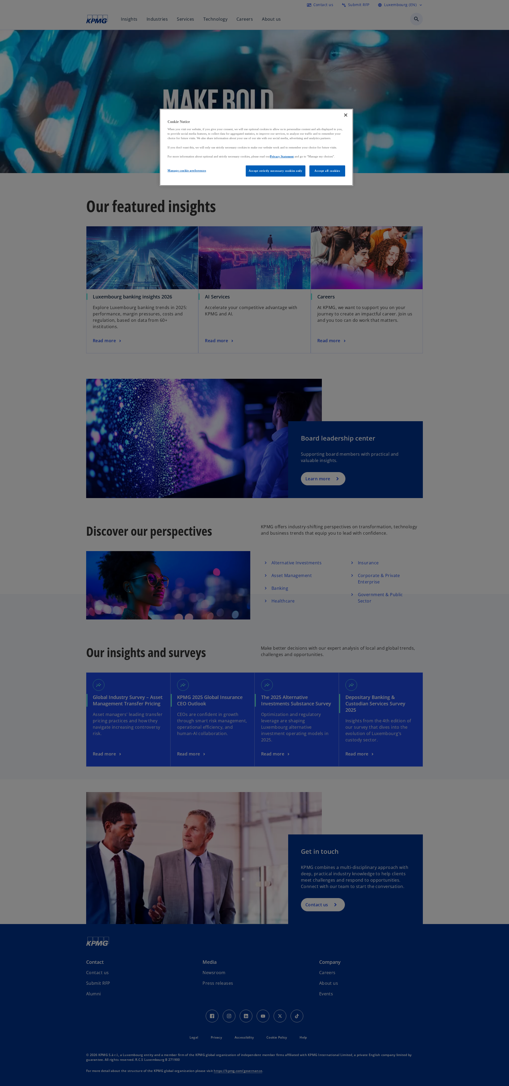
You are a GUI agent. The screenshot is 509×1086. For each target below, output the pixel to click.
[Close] (346, 115)
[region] (256, 147)
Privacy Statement (282, 156)
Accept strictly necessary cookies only (275, 170)
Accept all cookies (327, 170)
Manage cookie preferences (187, 170)
